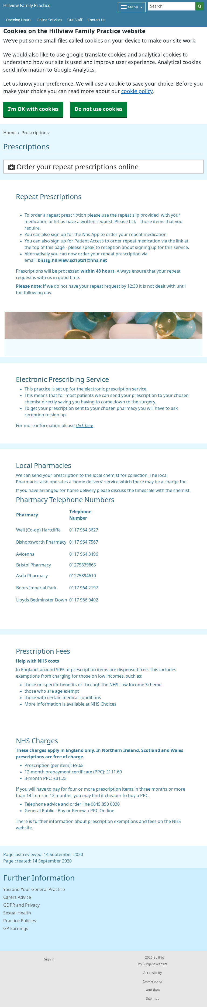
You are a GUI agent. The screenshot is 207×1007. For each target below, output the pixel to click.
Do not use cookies (98, 109)
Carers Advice (17, 897)
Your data (153, 990)
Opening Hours (18, 20)
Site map (152, 998)
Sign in (49, 959)
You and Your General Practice (34, 889)
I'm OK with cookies (33, 109)
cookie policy (137, 91)
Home (9, 133)
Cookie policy (153, 981)
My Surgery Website (152, 964)
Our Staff (74, 20)
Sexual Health (17, 913)
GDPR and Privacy (21, 905)
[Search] (199, 6)
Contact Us (96, 20)
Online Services (49, 20)
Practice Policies (19, 920)
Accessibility (152, 972)
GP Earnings (15, 928)
